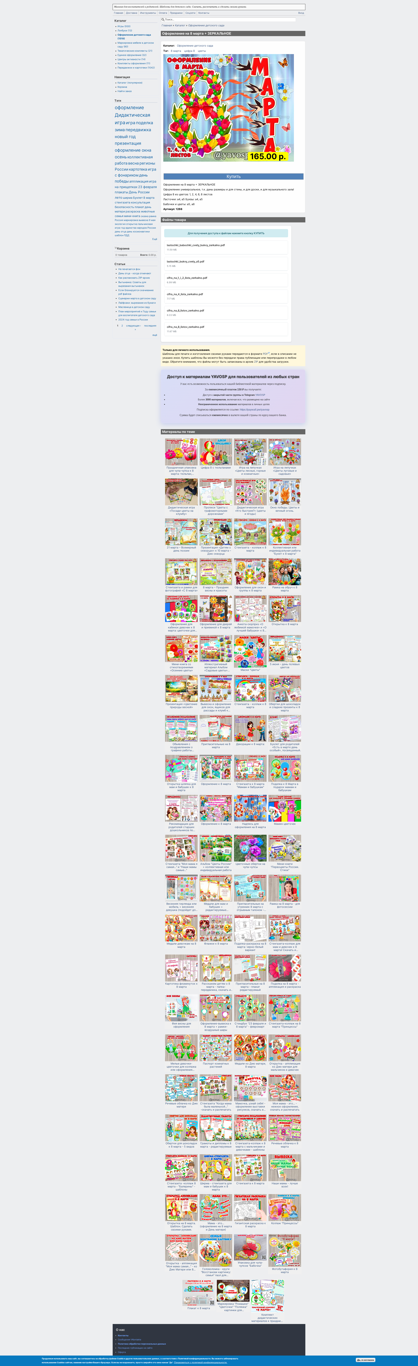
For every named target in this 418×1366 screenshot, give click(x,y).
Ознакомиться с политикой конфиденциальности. (200, 1362)
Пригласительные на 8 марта (215, 746)
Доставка (131, 12)
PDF (265, 353)
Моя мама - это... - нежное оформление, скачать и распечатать (284, 1106)
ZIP (256, 361)
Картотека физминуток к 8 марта (181, 985)
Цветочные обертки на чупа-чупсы (250, 865)
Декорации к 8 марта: (250, 744)
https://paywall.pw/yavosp (254, 409)
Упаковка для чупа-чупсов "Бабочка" (250, 1264)
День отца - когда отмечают (134, 273)
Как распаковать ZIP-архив (134, 277)
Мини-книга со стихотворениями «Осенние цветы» (181, 667)
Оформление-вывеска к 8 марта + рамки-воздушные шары (216, 1026)
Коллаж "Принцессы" (284, 1223)
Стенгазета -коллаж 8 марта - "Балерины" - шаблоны (181, 1186)
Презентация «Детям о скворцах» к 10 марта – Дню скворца (216, 550)
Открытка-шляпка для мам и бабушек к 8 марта (181, 787)
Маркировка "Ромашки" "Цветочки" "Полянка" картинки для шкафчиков (233, 1307)
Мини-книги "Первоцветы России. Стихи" (285, 867)
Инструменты (148, 12)
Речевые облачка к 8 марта (284, 1145)
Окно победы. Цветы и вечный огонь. (284, 509)
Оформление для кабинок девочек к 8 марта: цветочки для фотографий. (181, 627)
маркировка (131, 220)
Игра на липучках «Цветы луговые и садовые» (285, 470)
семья (119, 216)
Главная (118, 12)
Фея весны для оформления (181, 1025)
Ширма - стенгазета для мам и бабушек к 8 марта (216, 1186)
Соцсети (190, 12)
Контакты (203, 12)
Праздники (176, 12)
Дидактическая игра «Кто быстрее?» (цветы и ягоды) (250, 510)
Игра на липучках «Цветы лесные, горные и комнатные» (250, 470)
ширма (127, 197)
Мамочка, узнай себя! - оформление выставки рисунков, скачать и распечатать (250, 1106)
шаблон (119, 235)
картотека (138, 169)
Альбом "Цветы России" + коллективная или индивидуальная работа (216, 867)
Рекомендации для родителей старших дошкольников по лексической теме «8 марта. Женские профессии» (181, 827)
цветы (202, 50)
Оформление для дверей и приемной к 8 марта (216, 626)
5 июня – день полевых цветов (285, 666)
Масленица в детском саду (134, 307)
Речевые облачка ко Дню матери (181, 1105)
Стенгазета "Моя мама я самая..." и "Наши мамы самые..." (181, 867)
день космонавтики (138, 231)
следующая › (133, 325)
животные (148, 211)
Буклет (138, 197)
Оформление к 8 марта (216, 784)
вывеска (143, 220)
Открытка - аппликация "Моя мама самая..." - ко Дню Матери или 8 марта (181, 1266)
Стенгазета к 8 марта (250, 1183)
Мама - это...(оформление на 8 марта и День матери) (216, 1226)
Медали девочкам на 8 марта (181, 945)
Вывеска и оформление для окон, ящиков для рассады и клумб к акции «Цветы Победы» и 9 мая (216, 707)
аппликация (138, 181)
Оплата (163, 12)
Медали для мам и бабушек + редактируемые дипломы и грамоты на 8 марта (216, 907)
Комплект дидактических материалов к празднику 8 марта (267, 1318)
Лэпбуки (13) (125, 30)
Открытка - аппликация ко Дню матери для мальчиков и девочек (284, 1066)
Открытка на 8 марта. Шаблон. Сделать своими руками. (181, 1226)
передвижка (138, 129)
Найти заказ (125, 91)
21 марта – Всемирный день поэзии (181, 549)
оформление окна (133, 150)
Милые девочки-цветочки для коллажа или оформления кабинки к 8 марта (181, 1067)
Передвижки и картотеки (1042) (136, 67)
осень (121, 156)
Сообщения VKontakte (129, 1339)
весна (133, 163)
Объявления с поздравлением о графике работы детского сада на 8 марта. (181, 747)
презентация (128, 143)
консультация (140, 202)
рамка (152, 216)
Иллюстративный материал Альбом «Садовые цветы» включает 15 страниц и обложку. (216, 667)
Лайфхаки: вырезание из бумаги (137, 302)
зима (120, 129)
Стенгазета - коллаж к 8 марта (250, 549)
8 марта (176, 50)
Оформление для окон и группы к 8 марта (250, 589)
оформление (129, 107)
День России (139, 192)
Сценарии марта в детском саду (137, 298)
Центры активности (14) (131, 59)
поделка (144, 122)
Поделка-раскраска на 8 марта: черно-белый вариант (250, 946)
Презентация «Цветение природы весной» (181, 706)
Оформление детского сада (206, 25)
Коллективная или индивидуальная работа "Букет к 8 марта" (284, 550)
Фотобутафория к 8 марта (284, 1270)
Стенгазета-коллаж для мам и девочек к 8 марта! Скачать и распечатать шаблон (284, 947)
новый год (125, 136)
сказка (144, 216)
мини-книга (132, 216)
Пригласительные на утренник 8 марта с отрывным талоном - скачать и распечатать (250, 907)
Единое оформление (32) (132, 55)
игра (130, 122)
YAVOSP (260, 395)
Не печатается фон (129, 269)
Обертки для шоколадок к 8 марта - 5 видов (181, 1145)
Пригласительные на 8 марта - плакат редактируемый (250, 986)
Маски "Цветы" (250, 669)
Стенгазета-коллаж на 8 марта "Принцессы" (285, 1025)
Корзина (122, 86)
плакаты (121, 192)
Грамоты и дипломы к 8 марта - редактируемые (216, 1145)
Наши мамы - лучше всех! (285, 1185)
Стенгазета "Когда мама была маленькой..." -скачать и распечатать (216, 1106)
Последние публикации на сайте (135, 1348)
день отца (120, 231)
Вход (301, 12)
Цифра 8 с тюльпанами (216, 467)
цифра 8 (189, 50)
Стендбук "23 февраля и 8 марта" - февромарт (250, 1025)
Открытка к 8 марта (285, 624)
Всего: (144, 254)
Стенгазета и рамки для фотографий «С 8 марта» (181, 589)
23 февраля (147, 187)
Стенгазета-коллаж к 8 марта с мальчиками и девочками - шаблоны (250, 1146)
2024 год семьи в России (133, 319)
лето (118, 197)
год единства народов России (138, 227)
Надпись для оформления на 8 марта (250, 825)
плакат (139, 207)
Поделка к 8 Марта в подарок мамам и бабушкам (284, 787)
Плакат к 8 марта (198, 1308)
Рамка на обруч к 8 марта (284, 589)
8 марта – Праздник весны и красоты (216, 589)
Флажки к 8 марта (216, 943)
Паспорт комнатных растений (216, 1065)
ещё (155, 335)
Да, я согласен (365, 1360)
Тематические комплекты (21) (135, 50)
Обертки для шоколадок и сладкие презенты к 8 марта (285, 707)
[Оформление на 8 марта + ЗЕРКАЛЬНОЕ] (228, 108)
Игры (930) (124, 26)
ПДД (126, 235)
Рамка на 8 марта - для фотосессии (285, 905)
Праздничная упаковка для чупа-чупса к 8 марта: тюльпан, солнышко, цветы (181, 471)
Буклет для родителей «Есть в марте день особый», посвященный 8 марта (285, 747)
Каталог (180, 25)
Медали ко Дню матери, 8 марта (250, 1065)
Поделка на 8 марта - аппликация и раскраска (285, 985)
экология (120, 224)
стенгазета (122, 202)
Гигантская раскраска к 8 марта (250, 1225)
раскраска (133, 211)
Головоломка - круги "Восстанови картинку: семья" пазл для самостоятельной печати (216, 1272)
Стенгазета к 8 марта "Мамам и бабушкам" (250, 785)
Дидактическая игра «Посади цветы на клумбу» (181, 510)
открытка (131, 224)
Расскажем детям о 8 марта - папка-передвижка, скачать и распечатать (216, 987)
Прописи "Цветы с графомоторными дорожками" (216, 510)
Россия (119, 220)
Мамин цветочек (285, 823)
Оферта (122, 1352)
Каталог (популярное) (130, 82)
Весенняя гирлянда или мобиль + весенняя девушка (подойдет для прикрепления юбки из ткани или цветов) (181, 907)
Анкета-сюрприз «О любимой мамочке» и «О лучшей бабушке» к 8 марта (250, 627)
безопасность (124, 207)
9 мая (152, 220)
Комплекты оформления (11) (134, 63)
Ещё (154, 239)
